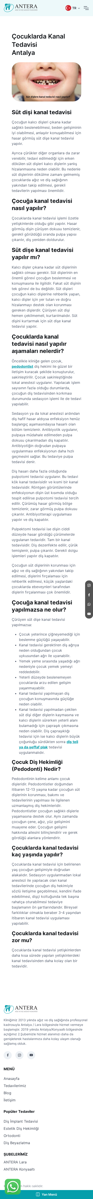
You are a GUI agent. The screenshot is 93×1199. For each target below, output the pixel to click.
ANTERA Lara (15, 1162)
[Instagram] (19, 1055)
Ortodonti (12, 1135)
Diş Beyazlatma (17, 1143)
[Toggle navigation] (86, 8)
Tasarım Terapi (55, 1186)
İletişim (10, 1100)
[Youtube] (31, 1055)
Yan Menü (49, 1194)
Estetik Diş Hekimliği (21, 1128)
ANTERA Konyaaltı (19, 1169)
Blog (7, 1093)
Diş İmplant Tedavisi (21, 1121)
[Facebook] (8, 1055)
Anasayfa (11, 1078)
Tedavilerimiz (15, 1085)
